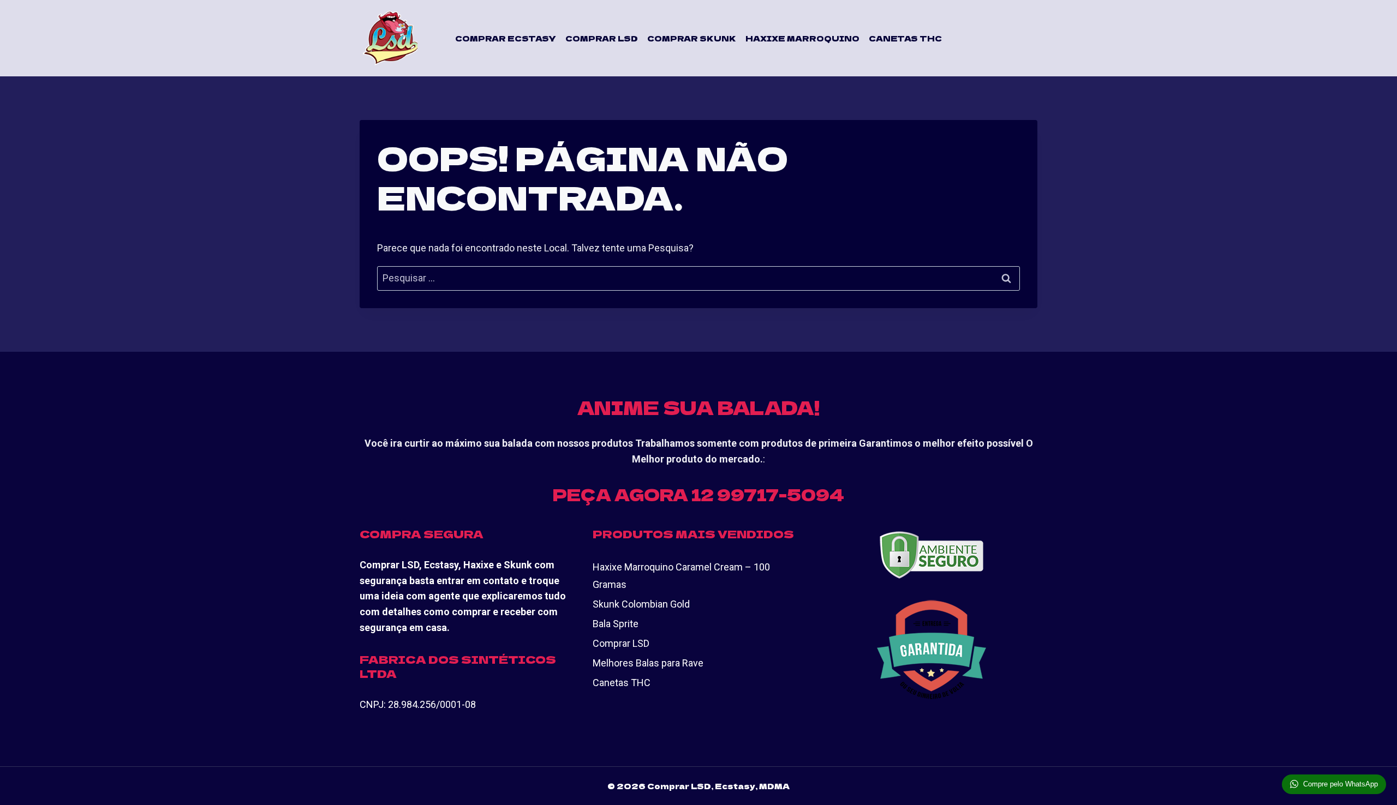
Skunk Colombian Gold (641, 604)
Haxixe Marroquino (802, 38)
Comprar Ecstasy (505, 38)
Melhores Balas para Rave (648, 663)
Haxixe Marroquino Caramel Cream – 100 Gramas (681, 575)
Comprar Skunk (691, 38)
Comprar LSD (601, 38)
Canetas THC (905, 38)
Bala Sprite (615, 623)
